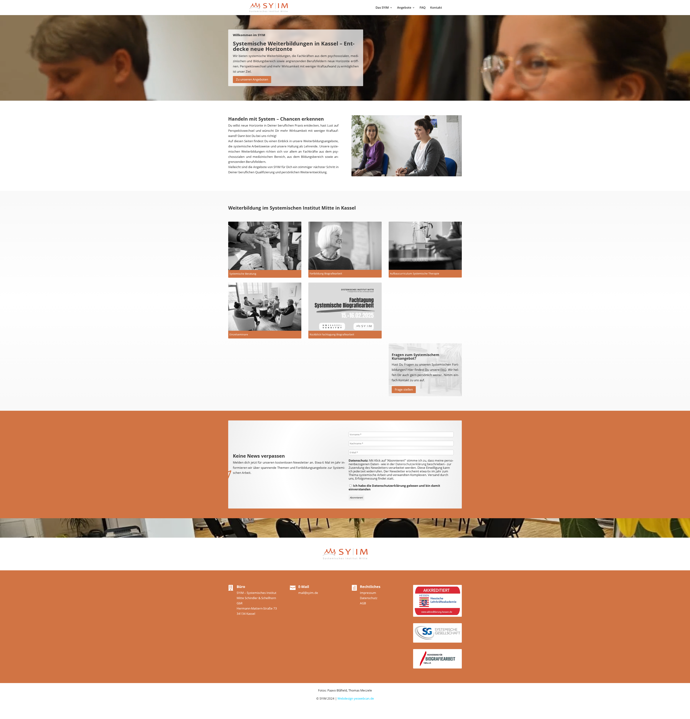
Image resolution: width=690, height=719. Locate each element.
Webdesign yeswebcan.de (355, 698)
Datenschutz (368, 598)
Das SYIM (382, 8)
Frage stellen (404, 389)
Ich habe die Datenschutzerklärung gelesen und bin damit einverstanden (394, 487)
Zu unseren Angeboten (252, 79)
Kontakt (436, 8)
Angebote (404, 8)
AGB (363, 603)
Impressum (368, 593)
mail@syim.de (308, 593)
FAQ (423, 8)
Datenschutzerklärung (410, 464)
